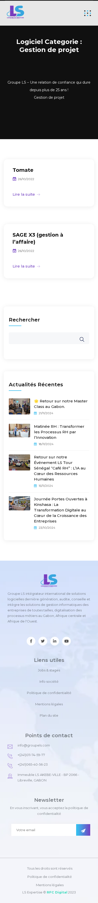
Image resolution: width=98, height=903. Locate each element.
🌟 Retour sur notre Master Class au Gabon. (61, 404)
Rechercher (24, 320)
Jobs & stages (49, 670)
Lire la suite (24, 194)
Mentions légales (49, 704)
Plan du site (49, 715)
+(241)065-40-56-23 (33, 764)
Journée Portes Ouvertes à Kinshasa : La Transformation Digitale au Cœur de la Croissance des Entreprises (60, 510)
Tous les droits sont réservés (49, 868)
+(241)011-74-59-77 (31, 755)
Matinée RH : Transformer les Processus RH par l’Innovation (59, 432)
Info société (49, 681)
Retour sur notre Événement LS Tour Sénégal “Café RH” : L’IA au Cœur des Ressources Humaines (60, 468)
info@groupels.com (34, 745)
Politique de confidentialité (49, 693)
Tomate (23, 170)
